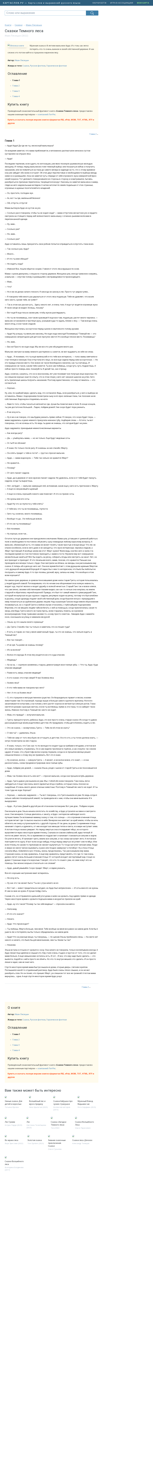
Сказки (25, 65)
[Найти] (92, 13)
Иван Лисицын (22, 60)
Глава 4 (15, 96)
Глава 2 (15, 85)
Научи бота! (99, 3)
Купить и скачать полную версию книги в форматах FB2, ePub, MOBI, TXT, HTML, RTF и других (51, 121)
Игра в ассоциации (121, 3)
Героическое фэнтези (56, 65)
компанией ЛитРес (47, 114)
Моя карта (143, 3)
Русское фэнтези (37, 65)
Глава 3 (15, 91)
